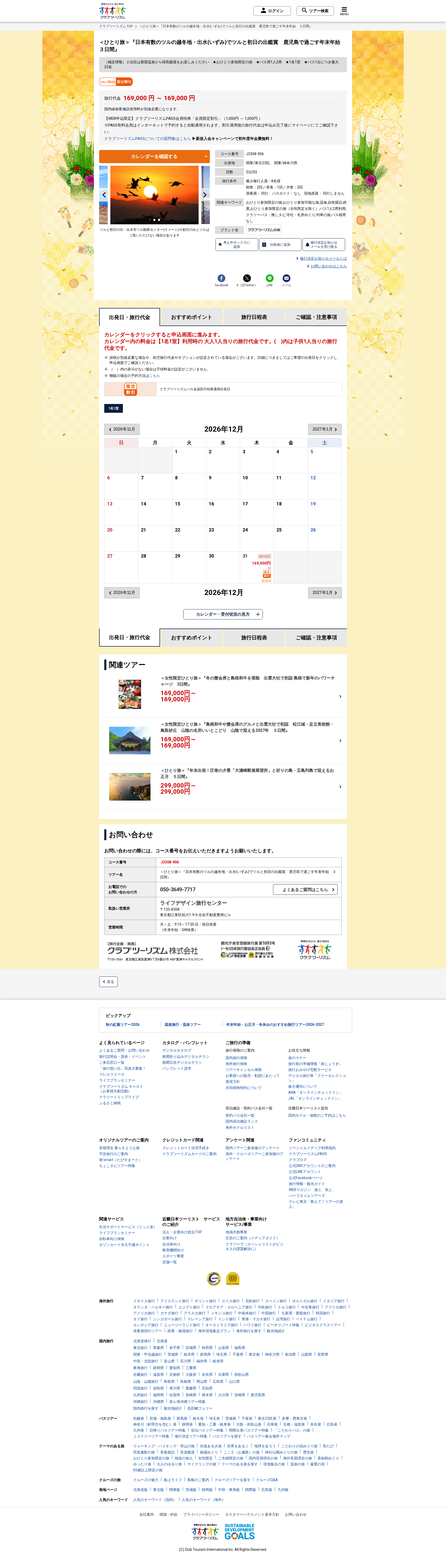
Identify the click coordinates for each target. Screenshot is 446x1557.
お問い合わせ (296, 1514)
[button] (104, 195)
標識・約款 (169, 1514)
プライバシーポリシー (201, 1514)
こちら (154, 376)
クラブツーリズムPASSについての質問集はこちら (147, 138)
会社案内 (146, 1514)
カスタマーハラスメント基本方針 (252, 1514)
